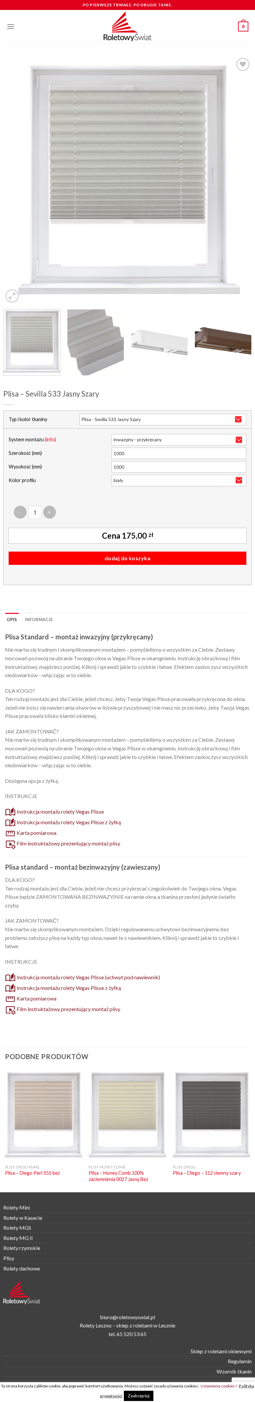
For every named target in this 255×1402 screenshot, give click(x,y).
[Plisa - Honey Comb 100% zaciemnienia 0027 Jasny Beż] (127, 1115)
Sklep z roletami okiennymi (221, 1351)
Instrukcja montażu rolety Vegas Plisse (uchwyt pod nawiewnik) (88, 977)
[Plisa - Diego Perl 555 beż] (43, 1115)
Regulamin (240, 1361)
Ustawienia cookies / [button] (219, 1385)
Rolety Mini (16, 1207)
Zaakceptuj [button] (138, 1395)
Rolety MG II (18, 1238)
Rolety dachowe (21, 1268)
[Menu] (11, 26)
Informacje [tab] (39, 619)
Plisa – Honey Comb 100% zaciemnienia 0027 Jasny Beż (118, 1176)
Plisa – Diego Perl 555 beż (32, 1173)
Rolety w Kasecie (22, 1217)
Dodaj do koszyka (128, 558)
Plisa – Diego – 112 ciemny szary (207, 1173)
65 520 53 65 (131, 1334)
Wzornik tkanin (234, 1371)
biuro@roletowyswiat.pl (127, 1317)
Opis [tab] (12, 619)
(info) (50, 439)
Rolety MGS (17, 1227)
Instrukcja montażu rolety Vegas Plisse (60, 811)
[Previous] (17, 180)
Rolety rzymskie (21, 1248)
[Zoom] (12, 296)
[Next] (238, 180)
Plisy (8, 1258)
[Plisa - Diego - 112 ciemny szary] (211, 1115)
